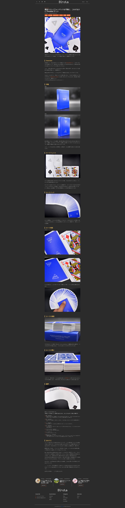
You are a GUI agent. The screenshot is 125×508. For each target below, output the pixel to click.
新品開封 (68, 15)
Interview (64, 499)
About (83, 1)
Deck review (47, 8)
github (50, 499)
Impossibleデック (69, 62)
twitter (50, 497)
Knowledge (65, 501)
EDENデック (67, 378)
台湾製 (65, 15)
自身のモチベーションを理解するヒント (65, 481)
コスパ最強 (50, 15)
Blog (64, 496)
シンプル (61, 15)
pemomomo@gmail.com (41, 497)
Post (87, 1)
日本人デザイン (55, 15)
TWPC (46, 15)
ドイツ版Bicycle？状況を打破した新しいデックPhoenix (84, 482)
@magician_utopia (54, 76)
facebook (51, 496)
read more (43, 485)
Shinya (62, 506)
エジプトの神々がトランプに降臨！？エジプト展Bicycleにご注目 (46, 482)
